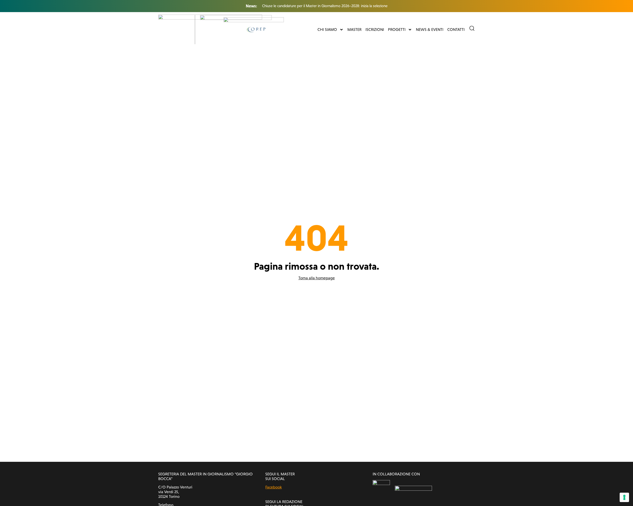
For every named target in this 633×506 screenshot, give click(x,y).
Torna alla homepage (316, 278)
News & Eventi (429, 29)
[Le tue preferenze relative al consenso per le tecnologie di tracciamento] (624, 497)
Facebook (273, 487)
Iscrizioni (374, 29)
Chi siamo (327, 29)
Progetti (397, 29)
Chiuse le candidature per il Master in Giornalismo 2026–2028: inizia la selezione (324, 6)
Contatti (456, 29)
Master (354, 29)
